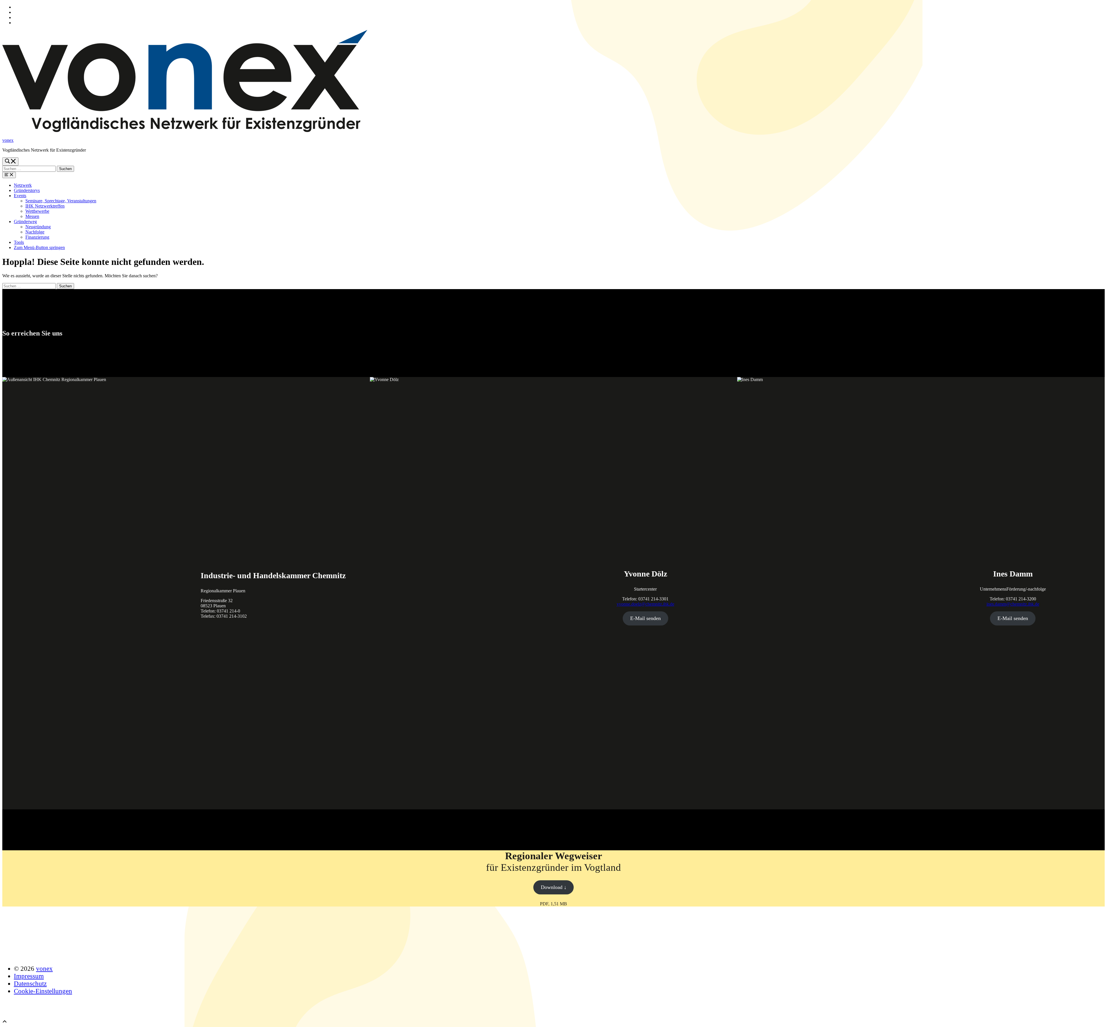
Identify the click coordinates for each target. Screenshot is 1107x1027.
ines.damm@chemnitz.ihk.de (1012, 604)
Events (20, 195)
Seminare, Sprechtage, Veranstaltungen (60, 200)
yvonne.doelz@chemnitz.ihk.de (645, 604)
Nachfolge (34, 231)
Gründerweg (25, 221)
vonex (8, 140)
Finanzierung (37, 237)
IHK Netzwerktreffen (45, 205)
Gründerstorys (27, 190)
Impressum (29, 976)
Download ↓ (553, 887)
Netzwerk (23, 185)
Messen (32, 216)
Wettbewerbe (37, 211)
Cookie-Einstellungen (43, 991)
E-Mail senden (645, 618)
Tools (19, 242)
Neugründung (38, 226)
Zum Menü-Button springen (39, 247)
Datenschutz (30, 983)
